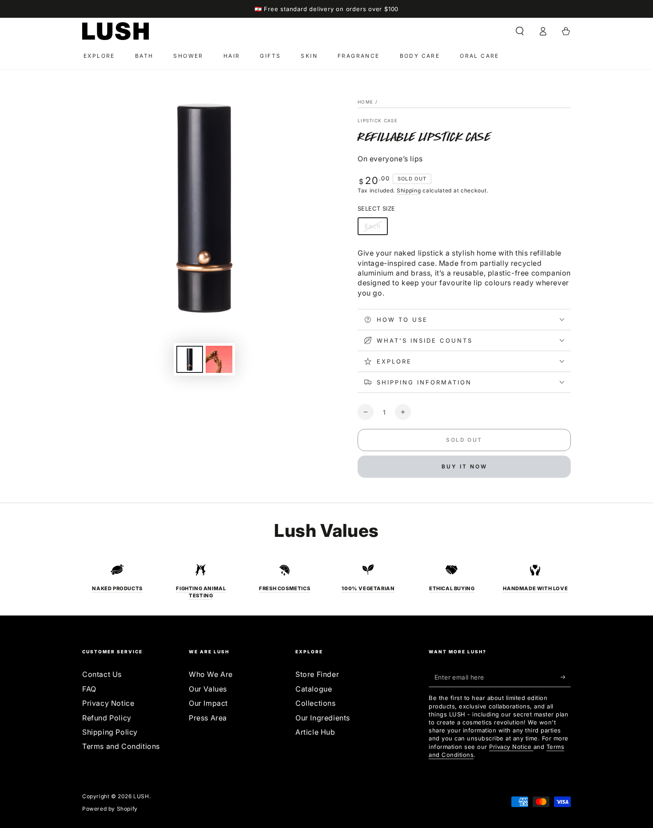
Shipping (409, 190)
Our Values (208, 688)
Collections (315, 703)
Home (365, 101)
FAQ (89, 688)
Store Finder (317, 674)
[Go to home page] (115, 31)
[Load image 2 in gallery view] (219, 359)
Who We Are (211, 674)
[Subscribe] (566, 677)
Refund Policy (106, 717)
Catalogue (313, 688)
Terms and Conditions (121, 746)
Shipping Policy (110, 732)
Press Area (208, 717)
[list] (326, 581)
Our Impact (208, 703)
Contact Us (102, 674)
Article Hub (315, 732)
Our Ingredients (322, 717)
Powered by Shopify (110, 808)
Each (376, 228)
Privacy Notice (108, 703)
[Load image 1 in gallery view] (189, 359)
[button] (519, 31)
